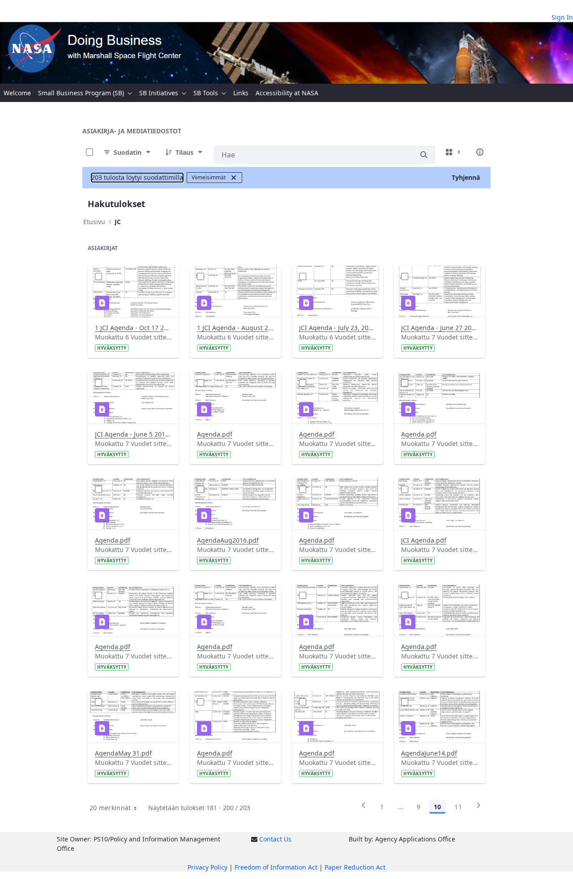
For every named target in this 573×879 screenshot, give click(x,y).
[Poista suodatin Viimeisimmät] (233, 177)
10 (437, 807)
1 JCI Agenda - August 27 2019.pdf (235, 327)
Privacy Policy (207, 867)
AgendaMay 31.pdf (123, 753)
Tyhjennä (466, 177)
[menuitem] (17, 93)
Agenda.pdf (214, 434)
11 (458, 807)
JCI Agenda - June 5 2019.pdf (133, 434)
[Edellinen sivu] (363, 808)
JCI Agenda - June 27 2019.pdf (439, 327)
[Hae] (424, 155)
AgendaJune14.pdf (429, 753)
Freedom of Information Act (276, 867)
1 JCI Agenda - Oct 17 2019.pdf (133, 327)
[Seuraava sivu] (478, 808)
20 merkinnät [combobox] (110, 807)
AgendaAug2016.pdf (228, 540)
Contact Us (275, 839)
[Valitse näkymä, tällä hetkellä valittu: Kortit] (454, 152)
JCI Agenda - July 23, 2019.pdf (337, 327)
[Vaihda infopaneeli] (480, 152)
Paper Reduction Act (355, 867)
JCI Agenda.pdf (423, 540)
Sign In (562, 17)
